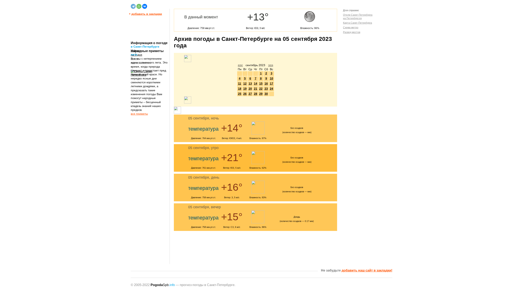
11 (239, 83)
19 (245, 88)
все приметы (139, 113)
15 (261, 83)
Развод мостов (351, 32)
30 (266, 93)
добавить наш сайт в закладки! (367, 270)
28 (255, 93)
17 (271, 83)
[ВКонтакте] (144, 6)
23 (266, 88)
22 (261, 88)
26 (245, 93)
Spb (163, 285)
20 (250, 88)
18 (239, 88)
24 (271, 88)
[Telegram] (133, 6)
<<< (240, 65)
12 (245, 83)
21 (255, 88)
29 (261, 93)
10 (271, 78)
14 (255, 83)
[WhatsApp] (138, 6)
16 (266, 83)
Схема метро (350, 27)
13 (250, 83)
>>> (270, 65)
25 (239, 93)
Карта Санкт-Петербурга (357, 22)
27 (250, 93)
